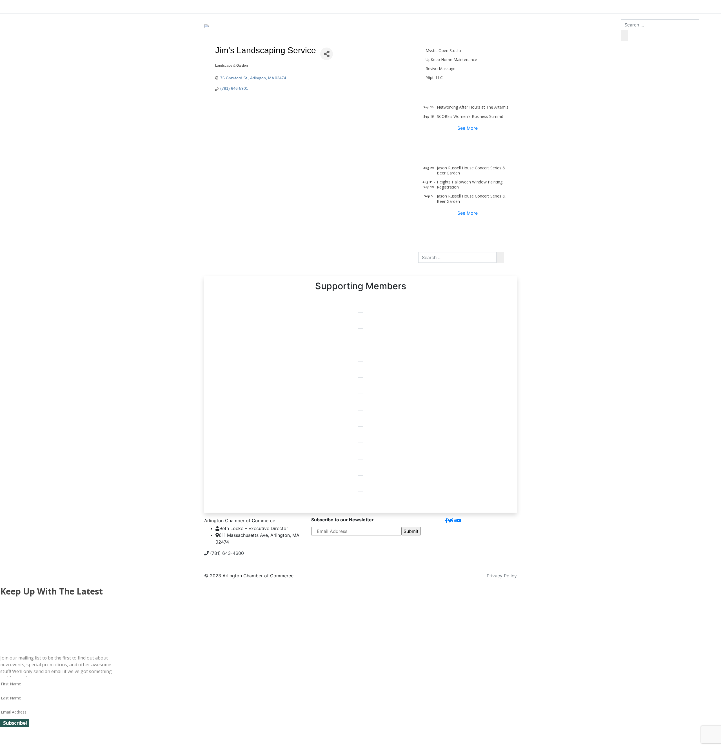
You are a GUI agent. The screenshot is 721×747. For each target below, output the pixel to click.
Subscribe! (15, 723)
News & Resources (502, 5)
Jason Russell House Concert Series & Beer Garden (471, 170)
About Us (225, 5)
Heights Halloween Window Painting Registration (469, 184)
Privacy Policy (502, 575)
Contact (503, 523)
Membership (317, 5)
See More (467, 128)
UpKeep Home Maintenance (451, 59)
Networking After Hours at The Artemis (472, 107)
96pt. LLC (434, 77)
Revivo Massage (440, 68)
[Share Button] (326, 54)
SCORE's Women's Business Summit (470, 116)
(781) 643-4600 (226, 553)
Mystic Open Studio (443, 50)
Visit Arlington (408, 5)
